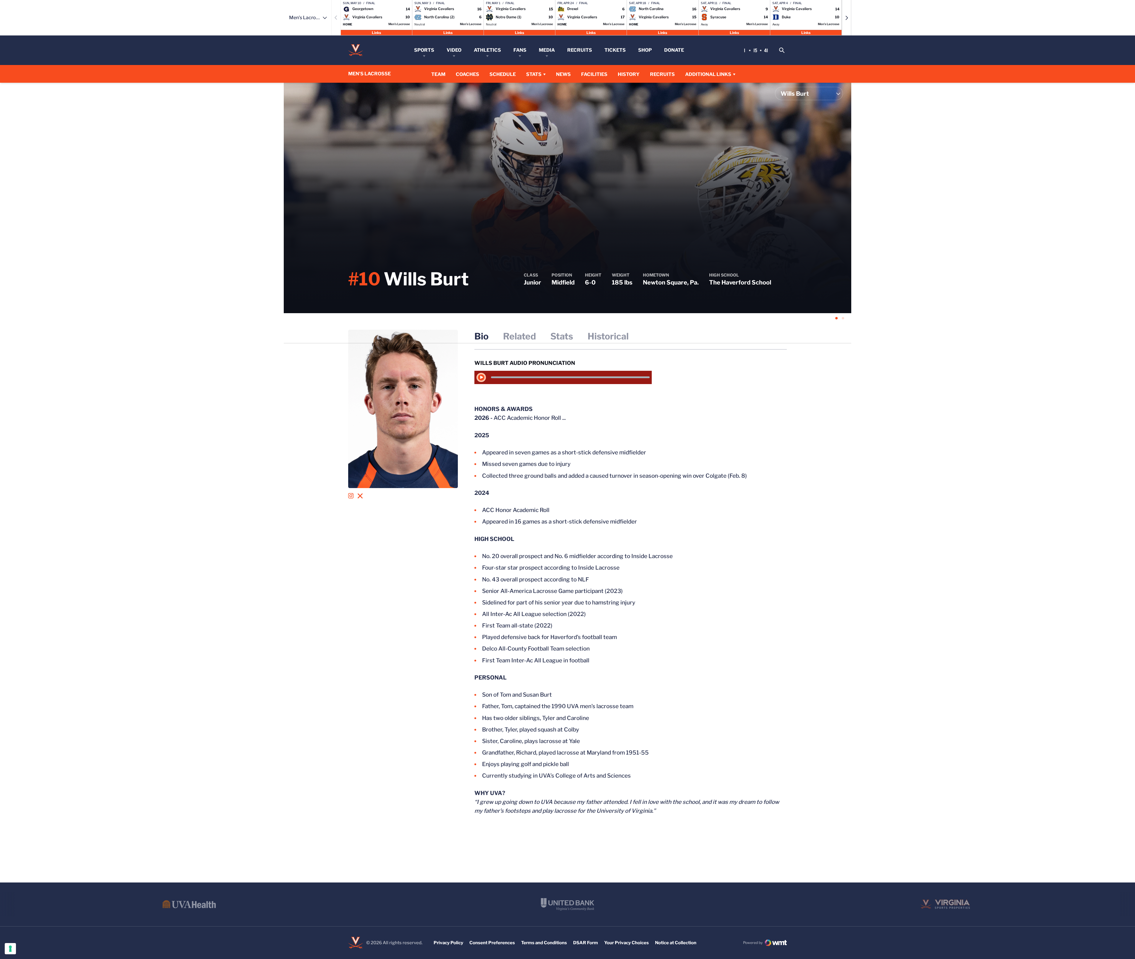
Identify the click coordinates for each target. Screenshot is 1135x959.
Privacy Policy (448, 942)
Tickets (615, 50)
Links (376, 32)
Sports (424, 50)
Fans (519, 50)
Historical (608, 336)
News (563, 74)
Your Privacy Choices (626, 942)
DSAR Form (585, 942)
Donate (674, 50)
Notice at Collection (675, 942)
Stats (533, 74)
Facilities (594, 74)
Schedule (502, 74)
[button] (846, 17)
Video (454, 50)
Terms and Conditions (544, 942)
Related (519, 336)
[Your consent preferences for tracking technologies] (10, 948)
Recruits (579, 50)
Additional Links (708, 74)
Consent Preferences (492, 942)
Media (547, 50)
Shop (645, 50)
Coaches (467, 74)
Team (438, 74)
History (629, 74)
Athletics (487, 50)
